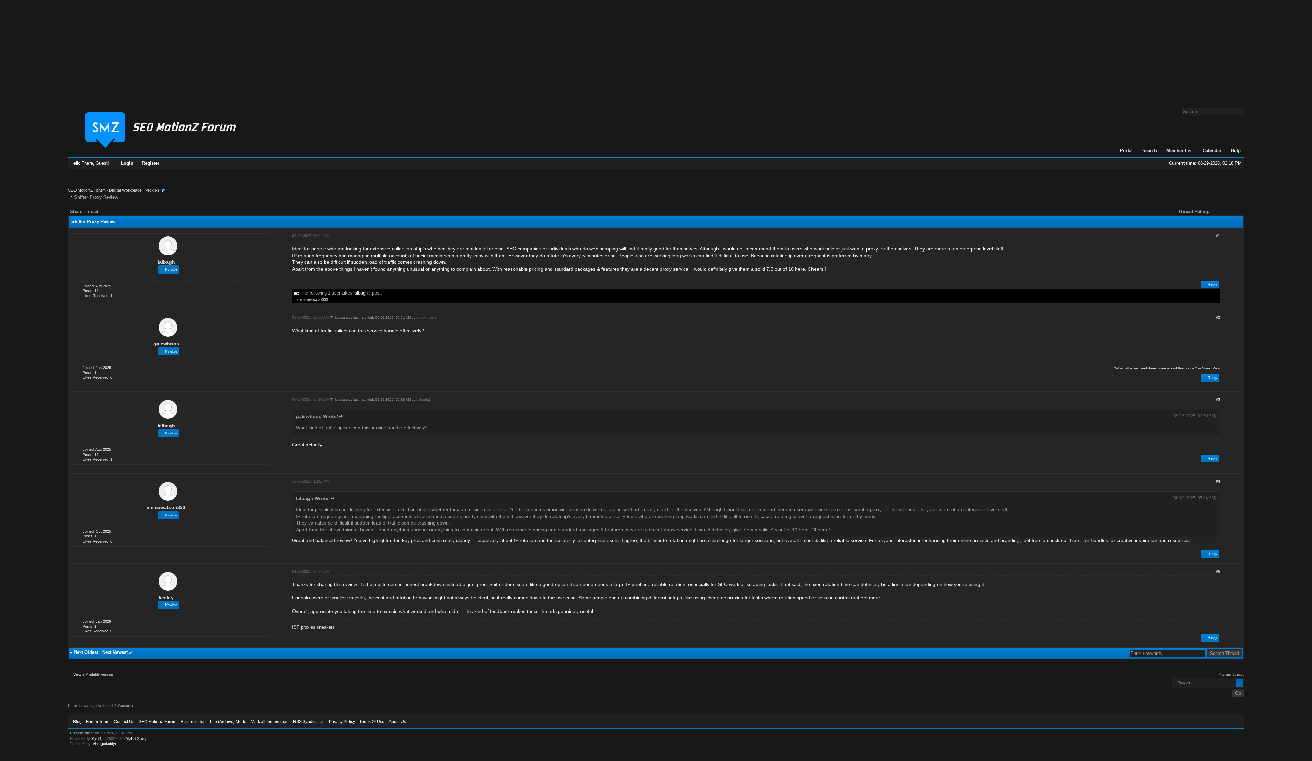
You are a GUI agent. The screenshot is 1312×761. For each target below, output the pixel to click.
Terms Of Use (371, 721)
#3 (1218, 399)
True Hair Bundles (1088, 540)
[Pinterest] (132, 211)
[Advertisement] (656, 50)
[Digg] (116, 211)
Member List (1179, 150)
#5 (1218, 571)
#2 (1218, 317)
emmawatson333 (314, 299)
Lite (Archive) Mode (228, 721)
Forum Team (97, 721)
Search (1149, 150)
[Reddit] (125, 211)
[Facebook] (106, 211)
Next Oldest (86, 652)
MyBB (96, 738)
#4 (1218, 481)
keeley (166, 597)
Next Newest (115, 652)
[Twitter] (111, 211)
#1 (1218, 236)
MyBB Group (136, 738)
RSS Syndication (309, 721)
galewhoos (166, 343)
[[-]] (296, 293)
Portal (1126, 150)
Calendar (1212, 150)
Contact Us (124, 721)
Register (150, 163)
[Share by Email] (137, 211)
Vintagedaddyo (105, 744)
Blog (77, 721)
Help (1236, 150)
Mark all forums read (270, 721)
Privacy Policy (342, 721)
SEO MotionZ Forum (87, 190)
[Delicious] (120, 211)
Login (127, 163)
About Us (397, 721)
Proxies (152, 190)
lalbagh (166, 262)
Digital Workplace (125, 190)
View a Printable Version (93, 674)
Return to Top (193, 721)
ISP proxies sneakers (313, 627)
